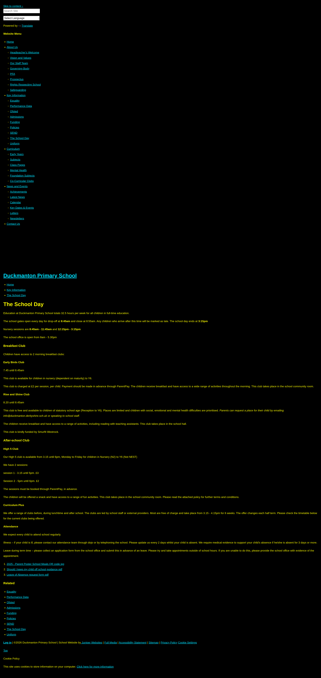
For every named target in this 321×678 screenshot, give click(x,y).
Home (10, 284)
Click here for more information (95, 666)
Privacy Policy (169, 642)
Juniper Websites (91, 642)
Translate (27, 25)
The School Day (16, 295)
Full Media (110, 642)
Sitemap (153, 642)
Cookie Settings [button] (187, 642)
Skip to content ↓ (13, 6)
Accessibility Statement (132, 642)
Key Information (16, 289)
